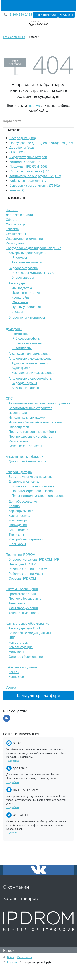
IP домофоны (18, 333)
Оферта (11, 219)
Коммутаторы (19, 642)
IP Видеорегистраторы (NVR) (33, 272)
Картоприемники (21, 510)
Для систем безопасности (27, 461)
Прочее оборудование (25, 598)
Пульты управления (26, 306)
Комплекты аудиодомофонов (33, 372)
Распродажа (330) (22, 138)
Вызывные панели (25, 387)
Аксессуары (17, 283)
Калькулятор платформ (38, 695)
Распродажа (15, 243)
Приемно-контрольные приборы (32, 431)
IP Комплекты (22, 348)
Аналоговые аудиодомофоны (30, 358)
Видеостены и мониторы (27, 317)
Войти (10, 957)
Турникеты (16, 534)
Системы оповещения (22, 589)
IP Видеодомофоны (26, 338)
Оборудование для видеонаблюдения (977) (41, 142)
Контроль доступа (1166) (27, 161)
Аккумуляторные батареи (28, 157)
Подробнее (12, 760)
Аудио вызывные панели (30, 363)
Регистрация (24, 957)
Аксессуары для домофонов (29, 353)
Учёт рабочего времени (26, 539)
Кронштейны (21, 297)
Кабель (14, 672)
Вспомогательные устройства (30, 408)
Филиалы (66, 15)
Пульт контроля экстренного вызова (38, 495)
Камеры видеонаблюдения (28, 252)
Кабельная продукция (22, 667)
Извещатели (18, 412)
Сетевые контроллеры (25, 445)
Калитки (14, 506)
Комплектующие (21, 647)
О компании (16, 887)
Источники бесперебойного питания (35, 422)
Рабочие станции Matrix (26, 573)
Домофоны (14, 329)
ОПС (9, 398)
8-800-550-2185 (21, 14)
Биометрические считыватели (31, 476)
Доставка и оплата (19, 214)
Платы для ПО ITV (22, 564)
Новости (12, 210)
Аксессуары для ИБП (24, 628)
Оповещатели (19, 427)
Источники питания (26, 292)
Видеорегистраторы (23, 268)
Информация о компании (24, 238)
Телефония (17, 603)
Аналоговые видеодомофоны (31, 378)
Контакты (12, 229)
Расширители (18, 441)
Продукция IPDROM (20, 554)
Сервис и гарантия (19, 224)
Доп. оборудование (23, 501)
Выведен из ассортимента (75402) (34, 185)
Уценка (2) (16, 190)
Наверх (8, 950)
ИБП (12, 637)
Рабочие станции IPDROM (28, 569)
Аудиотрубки (21, 367)
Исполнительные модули (27, 417)
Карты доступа (19, 515)
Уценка (11, 687)
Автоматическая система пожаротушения (39, 403)
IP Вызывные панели (27, 343)
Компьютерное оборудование (27, 623)
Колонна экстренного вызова (33, 486)
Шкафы (17, 311)
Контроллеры (18, 520)
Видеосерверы (23, 277)
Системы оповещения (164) (29, 171)
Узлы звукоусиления (23, 608)
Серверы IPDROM (22, 578)
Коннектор (16, 676)
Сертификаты (16, 233)
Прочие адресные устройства (30, 436)
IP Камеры (19, 257)
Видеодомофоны (24, 383)
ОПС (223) (17, 152)
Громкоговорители (22, 593)
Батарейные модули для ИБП (31, 632)
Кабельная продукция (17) (28, 180)
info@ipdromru (45, 15)
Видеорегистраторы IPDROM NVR (34, 559)
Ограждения (18, 525)
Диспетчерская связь (24, 481)
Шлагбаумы (17, 544)
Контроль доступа (19, 472)
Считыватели (18, 529)
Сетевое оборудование (26, 656)
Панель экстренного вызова (32, 491)
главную (34, 105)
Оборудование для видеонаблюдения (33, 248)
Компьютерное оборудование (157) (35, 176)
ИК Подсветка (22, 288)
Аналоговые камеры (27, 262)
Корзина (12, 962)
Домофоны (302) (21, 147)
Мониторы (16, 651)
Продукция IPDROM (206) (28, 166)
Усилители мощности (24, 612)
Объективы (20, 302)
